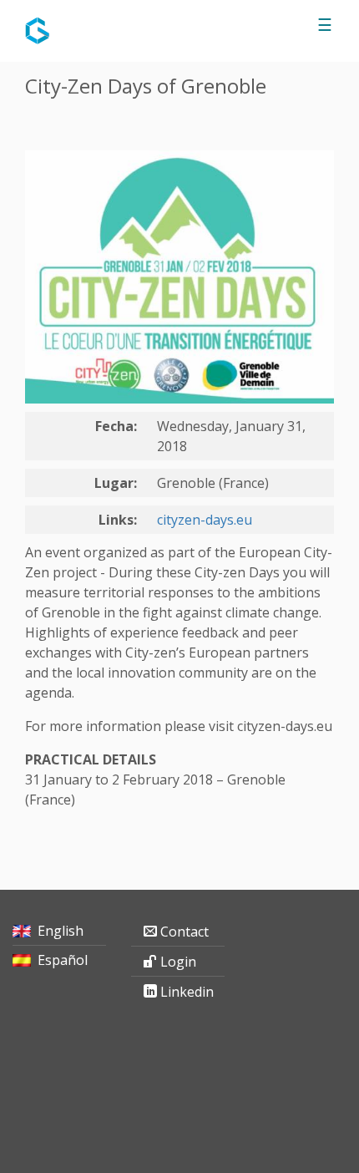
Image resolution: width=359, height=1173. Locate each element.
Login (178, 961)
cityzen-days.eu (204, 519)
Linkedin (187, 992)
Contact (184, 931)
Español (63, 960)
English (60, 931)
